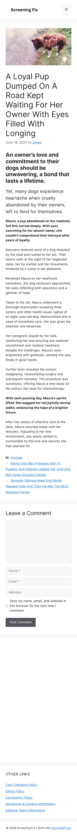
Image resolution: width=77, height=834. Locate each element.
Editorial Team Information (25, 810)
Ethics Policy (15, 791)
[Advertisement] (38, 823)
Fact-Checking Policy (21, 785)
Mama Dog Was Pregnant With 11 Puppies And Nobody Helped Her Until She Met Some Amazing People (38, 469)
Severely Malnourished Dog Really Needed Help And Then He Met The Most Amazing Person (37, 486)
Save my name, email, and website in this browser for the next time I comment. (38, 605)
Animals (17, 457)
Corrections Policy (19, 797)
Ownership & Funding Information (31, 804)
